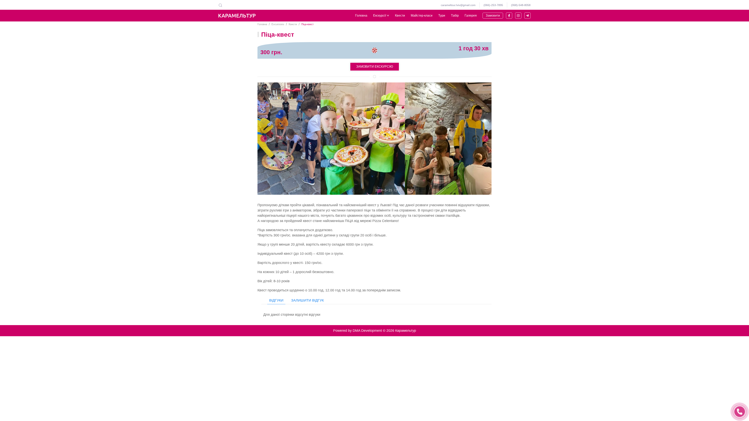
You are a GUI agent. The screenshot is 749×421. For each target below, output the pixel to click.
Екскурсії (379, 15)
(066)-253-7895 (493, 5)
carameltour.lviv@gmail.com (458, 5)
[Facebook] (509, 15)
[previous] (263, 138)
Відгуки (276, 300)
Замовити (493, 15)
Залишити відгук (307, 300)
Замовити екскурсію (374, 66)
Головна (361, 15)
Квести (400, 15)
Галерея (471, 15)
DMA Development (367, 331)
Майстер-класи (421, 15)
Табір (455, 15)
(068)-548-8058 (521, 5)
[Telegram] (527, 15)
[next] (485, 138)
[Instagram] (518, 15)
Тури (441, 15)
